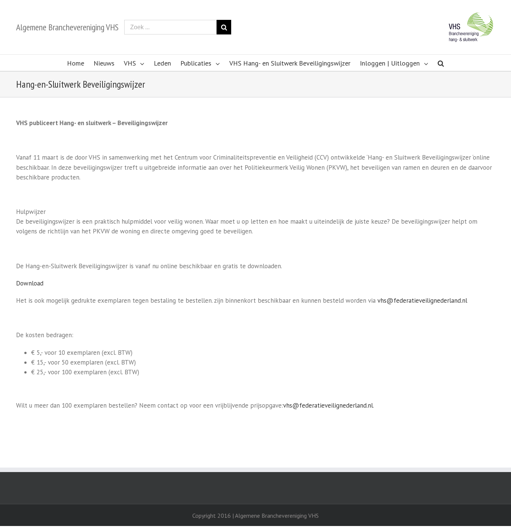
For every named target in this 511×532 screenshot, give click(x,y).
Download (29, 283)
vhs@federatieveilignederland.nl (422, 300)
